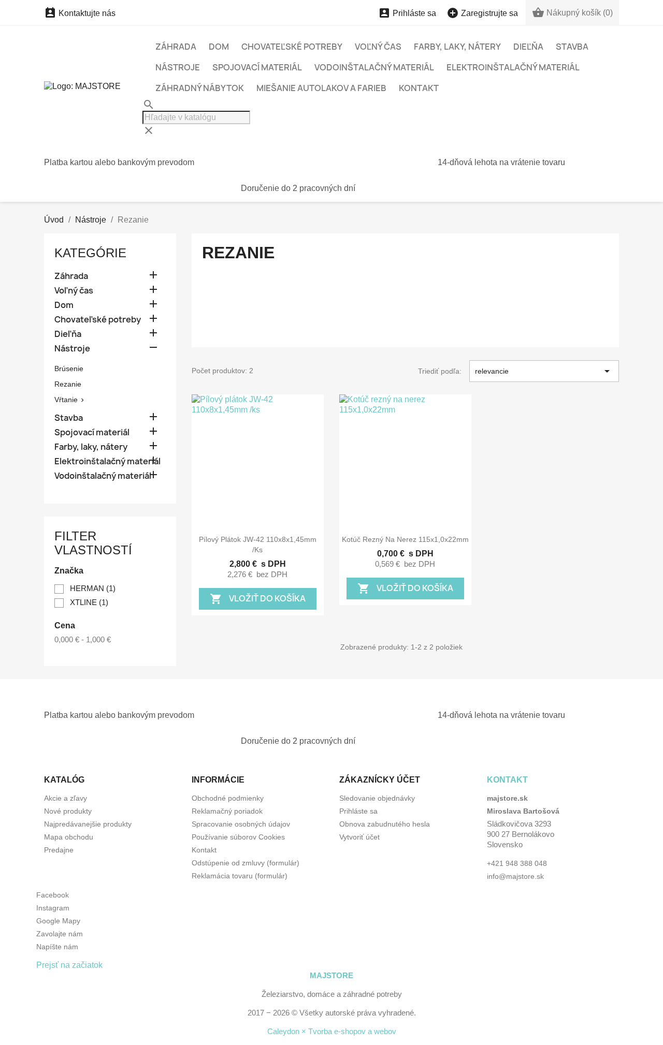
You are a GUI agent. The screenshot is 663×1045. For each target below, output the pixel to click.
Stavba (572, 46)
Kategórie (90, 253)
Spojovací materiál (257, 67)
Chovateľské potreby (291, 46)
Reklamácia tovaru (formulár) (239, 876)
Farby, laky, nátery (457, 46)
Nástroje (177, 67)
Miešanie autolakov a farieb (321, 88)
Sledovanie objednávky (377, 798)
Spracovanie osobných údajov (241, 824)
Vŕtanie (66, 399)
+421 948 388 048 (517, 863)
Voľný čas (378, 46)
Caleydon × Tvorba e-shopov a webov (331, 1031)
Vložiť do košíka (258, 598)
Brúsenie (68, 368)
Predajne (59, 850)
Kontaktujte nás (80, 13)
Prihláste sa (358, 811)
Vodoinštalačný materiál (374, 67)
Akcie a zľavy (65, 798)
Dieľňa (528, 46)
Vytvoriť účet (359, 837)
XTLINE (89, 602)
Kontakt (419, 88)
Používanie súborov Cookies (238, 837)
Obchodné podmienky (228, 798)
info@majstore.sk (515, 876)
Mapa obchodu (68, 837)
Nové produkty (68, 811)
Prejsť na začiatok (69, 965)
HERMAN (93, 588)
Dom (219, 46)
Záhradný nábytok (199, 88)
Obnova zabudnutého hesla (384, 824)
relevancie (544, 371)
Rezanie (67, 384)
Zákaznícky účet (379, 779)
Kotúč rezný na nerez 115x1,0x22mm (405, 539)
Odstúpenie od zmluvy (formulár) (245, 863)
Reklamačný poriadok (227, 811)
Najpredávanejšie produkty (88, 824)
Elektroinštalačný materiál (513, 67)
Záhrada (175, 46)
